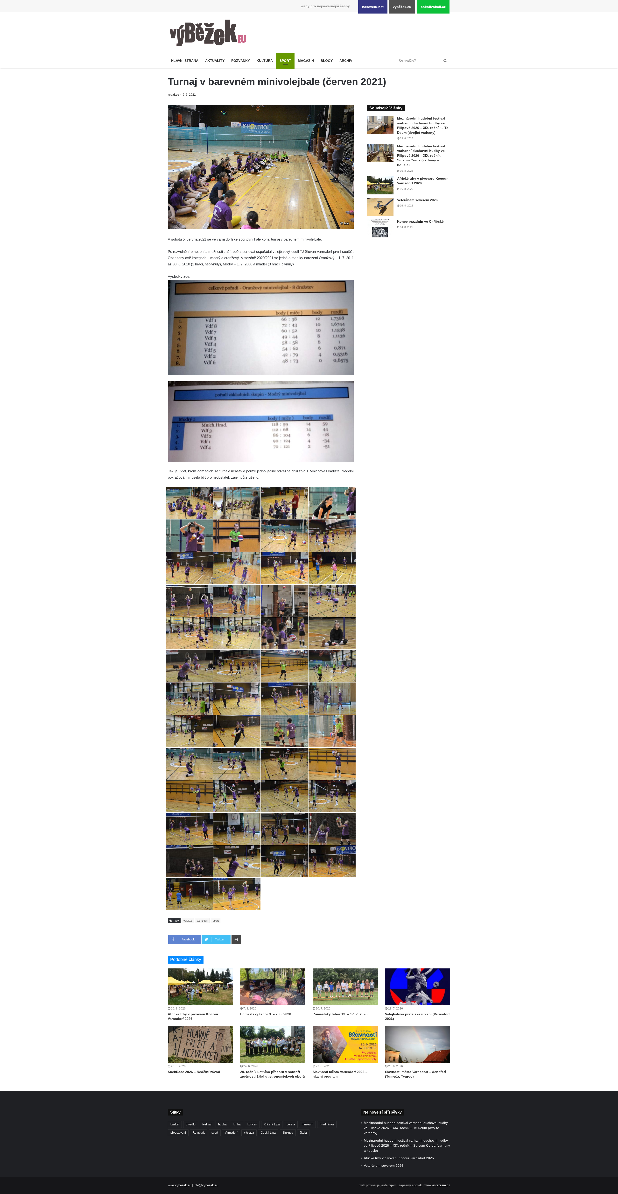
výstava (249, 1132)
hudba (222, 1124)
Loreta (291, 1124)
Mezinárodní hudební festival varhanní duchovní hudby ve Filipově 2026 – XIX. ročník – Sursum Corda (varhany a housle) (421, 155)
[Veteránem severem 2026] (380, 207)
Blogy (327, 61)
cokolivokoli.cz (433, 7)
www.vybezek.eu (179, 1185)
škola (303, 1132)
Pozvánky (240, 61)
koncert (252, 1124)
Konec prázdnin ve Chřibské (420, 221)
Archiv (345, 61)
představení (178, 1132)
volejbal (187, 920)
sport (216, 920)
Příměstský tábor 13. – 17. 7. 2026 (340, 1014)
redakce (173, 94)
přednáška (327, 1124)
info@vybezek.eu (206, 1185)
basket (174, 1124)
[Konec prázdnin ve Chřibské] (380, 228)
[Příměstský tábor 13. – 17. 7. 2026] (345, 986)
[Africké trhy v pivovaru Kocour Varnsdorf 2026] (380, 185)
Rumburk (199, 1132)
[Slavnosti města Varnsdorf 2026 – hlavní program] (345, 1044)
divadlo (191, 1124)
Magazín (306, 61)
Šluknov (287, 1132)
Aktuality (215, 61)
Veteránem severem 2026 (417, 200)
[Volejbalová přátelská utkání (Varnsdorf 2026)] (417, 986)
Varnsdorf (202, 920)
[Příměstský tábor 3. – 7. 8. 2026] (272, 986)
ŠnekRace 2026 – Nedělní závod (194, 1072)
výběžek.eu (402, 7)
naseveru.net (373, 7)
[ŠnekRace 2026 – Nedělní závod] (200, 1044)
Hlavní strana (184, 61)
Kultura (265, 61)
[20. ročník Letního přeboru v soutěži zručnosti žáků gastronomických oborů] (272, 1044)
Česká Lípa (268, 1132)
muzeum (307, 1124)
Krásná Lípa (272, 1124)
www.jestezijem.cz (437, 1185)
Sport (285, 61)
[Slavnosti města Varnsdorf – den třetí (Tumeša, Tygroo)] (417, 1044)
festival (206, 1124)
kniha (237, 1124)
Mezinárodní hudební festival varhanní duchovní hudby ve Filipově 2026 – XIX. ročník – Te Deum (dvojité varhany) (406, 1128)
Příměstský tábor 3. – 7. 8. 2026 (265, 1014)
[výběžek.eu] (210, 34)
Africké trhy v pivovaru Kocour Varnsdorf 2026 (399, 1158)
